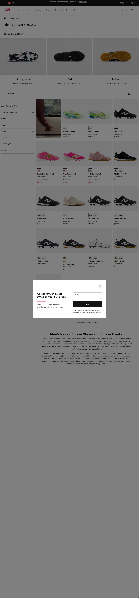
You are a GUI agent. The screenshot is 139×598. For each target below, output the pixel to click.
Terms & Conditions (95, 312)
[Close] (100, 286)
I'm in (87, 304)
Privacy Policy (82, 312)
